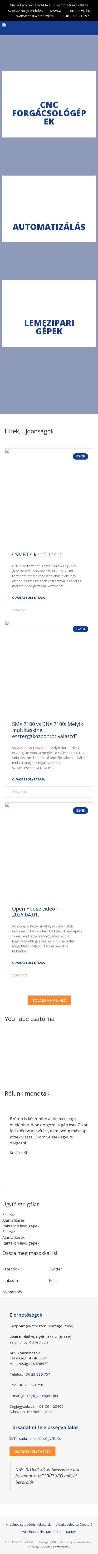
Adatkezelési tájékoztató (74, 1524)
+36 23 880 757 (76, 15)
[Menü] (91, 28)
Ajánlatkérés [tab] (13, 1220)
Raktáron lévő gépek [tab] (20, 1226)
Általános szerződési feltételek (28, 1524)
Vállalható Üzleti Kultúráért (41, 1531)
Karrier (71, 1531)
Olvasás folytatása (28, 598)
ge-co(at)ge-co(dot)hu (39, 1395)
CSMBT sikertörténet (37, 554)
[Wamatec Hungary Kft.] (22, 28)
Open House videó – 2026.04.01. (35, 911)
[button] (25, 1266)
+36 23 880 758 (30, 1384)
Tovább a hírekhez (49, 1000)
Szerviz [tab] (8, 1214)
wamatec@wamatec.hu (35, 15)
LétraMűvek (61, 1547)
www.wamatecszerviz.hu (69, 10)
